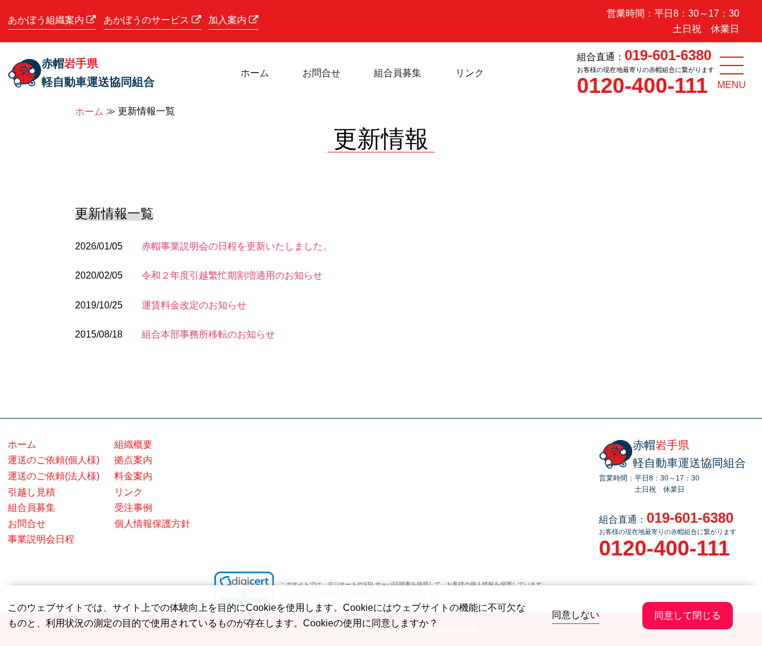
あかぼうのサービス (148, 20)
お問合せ (321, 73)
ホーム (255, 73)
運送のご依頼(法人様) (53, 476)
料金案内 (133, 476)
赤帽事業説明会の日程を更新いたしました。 (237, 246)
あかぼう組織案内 (47, 20)
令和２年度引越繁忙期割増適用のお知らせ (232, 275)
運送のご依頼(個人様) (53, 460)
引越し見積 (31, 492)
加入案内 (228, 20)
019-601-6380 (667, 55)
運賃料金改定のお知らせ (194, 305)
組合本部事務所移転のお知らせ (208, 334)
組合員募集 (397, 73)
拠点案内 (133, 460)
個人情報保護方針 (152, 524)
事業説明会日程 (41, 539)
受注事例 (133, 508)
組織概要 (133, 444)
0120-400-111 (642, 85)
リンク (469, 73)
